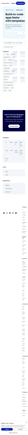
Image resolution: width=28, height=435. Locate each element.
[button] (14, 432)
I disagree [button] (20, 429)
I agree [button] (7, 429)
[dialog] (14, 428)
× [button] (26, 422)
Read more (22, 426)
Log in (12, 3)
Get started (20, 3)
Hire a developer (14, 126)
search (23, 33)
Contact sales (5, 3)
